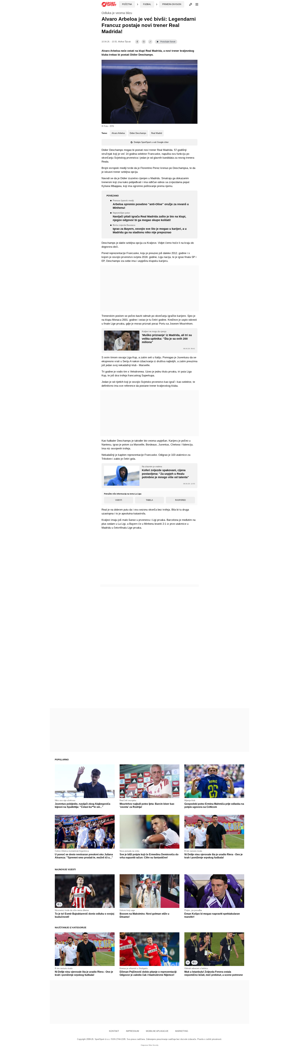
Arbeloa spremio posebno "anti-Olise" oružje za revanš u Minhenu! (151, 204)
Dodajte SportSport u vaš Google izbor (151, 142)
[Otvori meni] (195, 4)
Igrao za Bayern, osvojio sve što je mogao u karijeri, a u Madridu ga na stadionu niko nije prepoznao (150, 229)
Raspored (180, 500)
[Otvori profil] (190, 4)
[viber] (143, 41)
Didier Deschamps (138, 133)
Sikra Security (153, 1045)
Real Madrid (156, 133)
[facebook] (137, 41)
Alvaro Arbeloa (118, 133)
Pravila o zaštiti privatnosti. (209, 1039)
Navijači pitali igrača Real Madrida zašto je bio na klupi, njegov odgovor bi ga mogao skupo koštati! (149, 217)
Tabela (149, 500)
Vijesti (118, 500)
